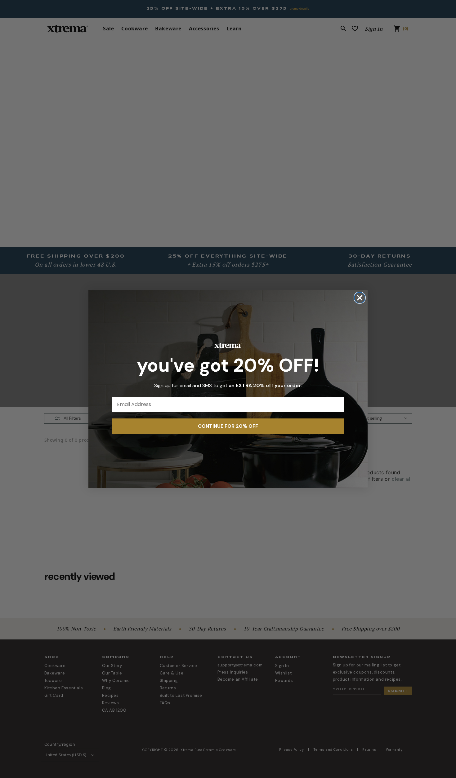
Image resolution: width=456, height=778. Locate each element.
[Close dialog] (359, 297)
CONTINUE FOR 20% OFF (228, 426)
